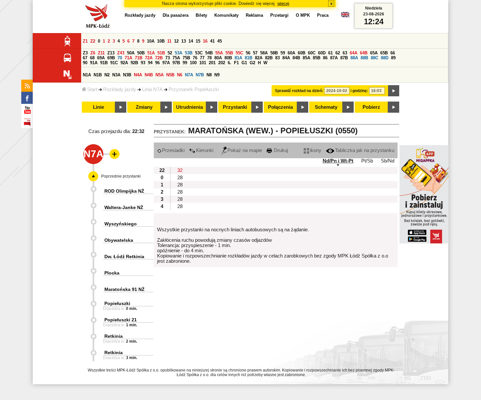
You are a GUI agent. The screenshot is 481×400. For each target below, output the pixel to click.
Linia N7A (152, 89)
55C (239, 52)
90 (85, 62)
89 (393, 57)
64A (353, 52)
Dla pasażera (175, 15)
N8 (209, 74)
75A (176, 57)
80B (228, 57)
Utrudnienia (189, 107)
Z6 (92, 52)
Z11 (101, 52)
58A (264, 52)
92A (124, 62)
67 (85, 57)
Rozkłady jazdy (119, 89)
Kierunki (204, 150)
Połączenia (280, 107)
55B (229, 52)
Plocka (111, 273)
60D (322, 52)
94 (150, 62)
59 (282, 52)
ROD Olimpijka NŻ (124, 191)
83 (277, 57)
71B (138, 57)
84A (286, 57)
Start (92, 89)
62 (337, 52)
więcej (283, 3)
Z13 (111, 52)
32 (180, 170)
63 (345, 52)
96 (157, 62)
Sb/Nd (387, 160)
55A (219, 52)
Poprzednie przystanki (121, 176)
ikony (315, 150)
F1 (236, 62)
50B (141, 52)
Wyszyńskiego (120, 223)
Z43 (120, 52)
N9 (217, 74)
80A (218, 57)
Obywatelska (118, 240)
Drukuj (280, 150)
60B (301, 52)
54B (209, 52)
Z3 (85, 52)
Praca (323, 15)
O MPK (303, 15)
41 (212, 41)
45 (219, 41)
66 (392, 52)
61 (330, 52)
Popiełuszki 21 (120, 319)
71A (128, 57)
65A (374, 52)
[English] (345, 16)
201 (212, 62)
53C (199, 52)
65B (384, 52)
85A (306, 57)
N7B (200, 74)
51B (161, 52)
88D (384, 57)
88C (374, 57)
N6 (179, 74)
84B (296, 57)
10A (150, 41)
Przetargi (279, 15)
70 (119, 57)
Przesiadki (173, 150)
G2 (252, 62)
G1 (244, 62)
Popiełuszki (117, 303)
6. (229, 62)
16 (205, 41)
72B (159, 57)
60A (291, 52)
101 (202, 62)
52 (170, 52)
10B (161, 41)
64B (363, 52)
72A (148, 57)
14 (190, 41)
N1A (87, 74)
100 (193, 62)
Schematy (326, 107)
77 (202, 57)
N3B (127, 74)
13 (183, 41)
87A (334, 57)
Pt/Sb (367, 160)
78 (209, 57)
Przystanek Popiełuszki (194, 89)
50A (130, 52)
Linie (98, 107)
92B (134, 62)
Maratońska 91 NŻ (124, 289)
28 (180, 177)
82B (269, 57)
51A (151, 52)
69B (111, 57)
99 (185, 62)
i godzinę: (359, 90)
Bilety (201, 15)
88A (354, 57)
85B (316, 57)
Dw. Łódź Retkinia (124, 256)
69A (101, 57)
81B (248, 57)
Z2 (92, 41)
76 (195, 57)
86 (325, 57)
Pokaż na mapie (244, 150)
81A (238, 57)
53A (178, 52)
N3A (116, 74)
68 (92, 57)
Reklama (254, 15)
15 (198, 41)
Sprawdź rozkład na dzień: (299, 90)
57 (255, 52)
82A (258, 57)
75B (186, 57)
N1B (98, 74)
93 (143, 62)
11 (169, 41)
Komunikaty (226, 15)
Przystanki (235, 107)
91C (114, 62)
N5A (159, 74)
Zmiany (144, 107)
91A (94, 62)
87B (344, 57)
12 (176, 41)
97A (166, 62)
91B (104, 62)
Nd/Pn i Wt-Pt (338, 160)
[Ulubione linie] (112, 154)
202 (221, 62)
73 (167, 57)
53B (188, 52)
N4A (138, 74)
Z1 (85, 41)
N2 (107, 74)
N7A (189, 74)
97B (176, 62)
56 (248, 52)
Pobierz (371, 107)
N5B (170, 74)
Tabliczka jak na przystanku (364, 150)
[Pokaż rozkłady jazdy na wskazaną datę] (393, 90)
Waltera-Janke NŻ (123, 207)
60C (311, 52)
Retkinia (113, 336)
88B (364, 57)
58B (274, 52)
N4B (149, 74)
